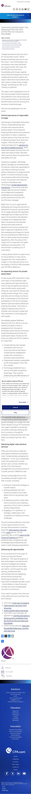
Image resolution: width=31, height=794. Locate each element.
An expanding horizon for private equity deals (12, 45)
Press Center (15, 764)
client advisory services (17, 530)
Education (15, 707)
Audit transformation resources (16, 611)
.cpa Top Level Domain (15, 698)
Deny (15, 412)
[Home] (5, 5)
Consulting (15, 718)
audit (8, 532)
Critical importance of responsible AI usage (11, 43)
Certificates (15, 715)
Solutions (15, 689)
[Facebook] (2, 636)
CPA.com (15, 750)
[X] (5, 636)
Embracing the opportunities (8, 48)
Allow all (15, 407)
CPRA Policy (5, 790)
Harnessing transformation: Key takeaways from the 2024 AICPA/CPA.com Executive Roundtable (14, 41)
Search (15, 769)
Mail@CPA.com (15, 700)
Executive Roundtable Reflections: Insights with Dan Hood (16, 628)
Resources (15, 720)
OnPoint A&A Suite (15, 694)
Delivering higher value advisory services (11, 47)
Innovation (15, 726)
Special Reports (15, 735)
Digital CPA (16, 711)
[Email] (12, 636)
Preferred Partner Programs (15, 702)
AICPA (25, 1)
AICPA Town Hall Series (15, 731)
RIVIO (15, 696)
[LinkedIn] (8, 636)
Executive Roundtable (15, 737)
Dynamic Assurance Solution (14, 692)
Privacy (4, 788)
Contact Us (15, 767)
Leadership (15, 759)
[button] (2, 641)
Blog (29, 1)
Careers (15, 756)
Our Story (15, 762)
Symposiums (15, 739)
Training (15, 716)
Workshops (15, 713)
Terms (3, 786)
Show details (22, 402)
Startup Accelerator (15, 733)
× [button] (28, 15)
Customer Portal (20, 1)
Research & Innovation (15, 729)
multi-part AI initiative (20, 603)
